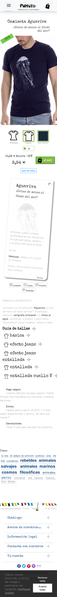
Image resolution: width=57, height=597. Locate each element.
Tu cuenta (15, 556)
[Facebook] (19, 566)
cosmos (9, 472)
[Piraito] (30, 5)
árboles (11, 481)
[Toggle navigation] (9, 5)
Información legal (22, 536)
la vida (4, 455)
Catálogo (14, 517)
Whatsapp (30, 291)
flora (3, 481)
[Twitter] (24, 566)
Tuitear (30, 286)
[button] (47, 6)
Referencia (8, 300)
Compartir (17, 286)
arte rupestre (35, 477)
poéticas (40, 455)
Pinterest (42, 286)
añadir (47, 160)
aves (48, 455)
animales (49, 472)
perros (6, 477)
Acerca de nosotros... (24, 527)
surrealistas (12, 461)
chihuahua (19, 477)
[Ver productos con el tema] (55, 478)
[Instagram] (33, 566)
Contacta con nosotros (25, 546)
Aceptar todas (43, 588)
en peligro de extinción (22, 455)
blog (39, 565)
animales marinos (37, 466)
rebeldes (28, 460)
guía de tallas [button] (28, 170)
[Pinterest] (29, 566)
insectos (50, 477)
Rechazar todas (42, 579)
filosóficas (30, 472)
